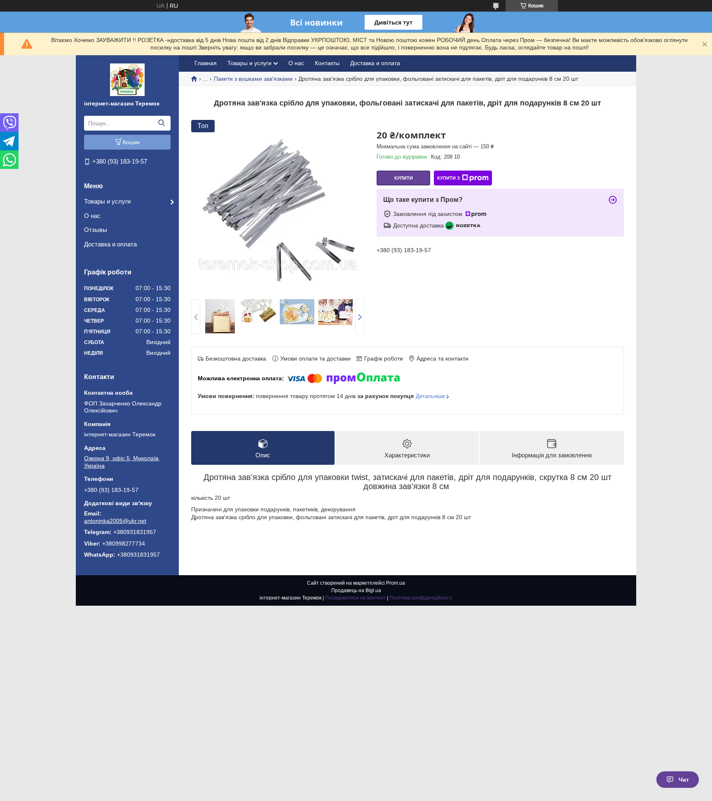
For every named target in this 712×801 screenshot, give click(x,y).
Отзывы (95, 229)
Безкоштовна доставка (236, 358)
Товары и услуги (107, 201)
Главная (205, 63)
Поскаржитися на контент (355, 598)
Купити (403, 178)
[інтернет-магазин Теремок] (127, 79)
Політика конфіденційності (420, 598)
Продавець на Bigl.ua (356, 590)
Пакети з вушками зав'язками (253, 79)
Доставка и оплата (110, 244)
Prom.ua (395, 583)
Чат (684, 779)
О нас (92, 215)
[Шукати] (161, 123)
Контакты (327, 63)
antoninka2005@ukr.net (115, 521)
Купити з (448, 178)
